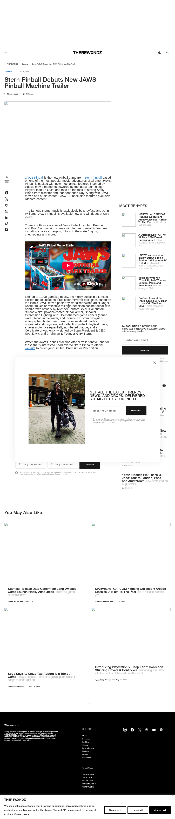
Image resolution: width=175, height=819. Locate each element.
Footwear (86, 739)
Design (85, 754)
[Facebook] (132, 729)
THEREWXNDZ (12, 64)
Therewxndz (11, 725)
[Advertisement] (87, 24)
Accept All (160, 810)
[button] (5, 52)
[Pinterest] (146, 729)
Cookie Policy (21, 814)
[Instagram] (125, 729)
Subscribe (90, 464)
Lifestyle (85, 751)
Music (84, 736)
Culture (85, 745)
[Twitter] (139, 729)
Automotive (86, 757)
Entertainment (88, 748)
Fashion (85, 742)
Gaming (25, 64)
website (30, 348)
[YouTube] (164, 385)
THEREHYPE (87, 777)
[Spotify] (161, 729)
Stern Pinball (93, 177)
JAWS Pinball (34, 177)
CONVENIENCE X (89, 784)
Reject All (137, 810)
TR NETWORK (88, 787)
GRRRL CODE (88, 781)
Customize (115, 810)
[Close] (172, 796)
